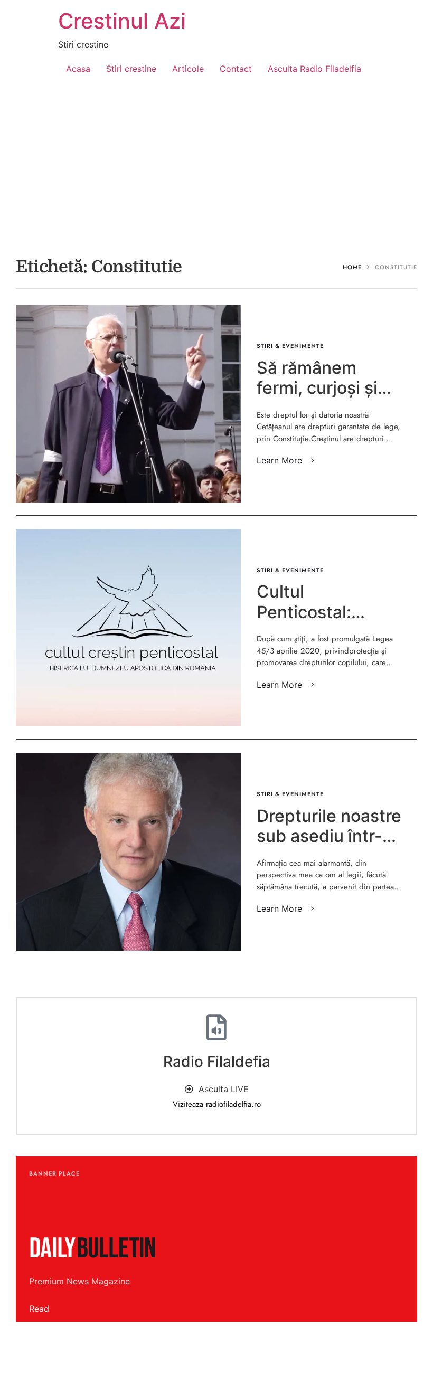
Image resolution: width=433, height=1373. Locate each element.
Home (352, 267)
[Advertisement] (216, 167)
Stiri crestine (131, 68)
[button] (287, 460)
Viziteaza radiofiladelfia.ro (217, 1104)
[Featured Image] (128, 404)
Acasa (78, 68)
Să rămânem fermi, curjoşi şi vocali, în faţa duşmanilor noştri (326, 398)
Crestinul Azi (122, 21)
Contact (236, 68)
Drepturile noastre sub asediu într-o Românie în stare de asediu (329, 846)
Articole (188, 68)
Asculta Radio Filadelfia (314, 68)
